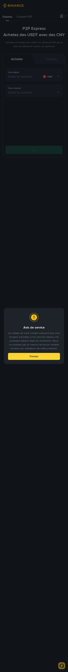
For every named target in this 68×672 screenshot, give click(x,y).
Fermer (34, 356)
